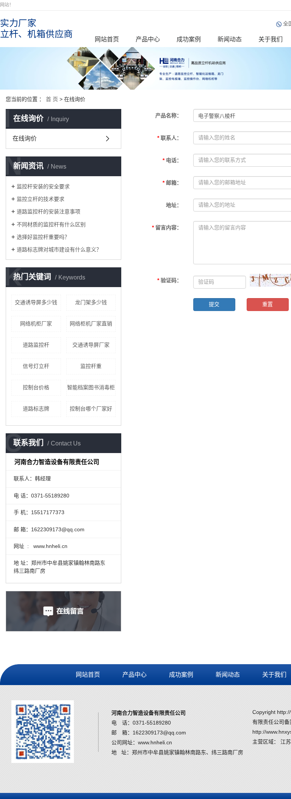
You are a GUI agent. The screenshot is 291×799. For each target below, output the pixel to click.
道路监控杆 (36, 345)
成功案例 (189, 39)
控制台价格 (36, 387)
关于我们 (270, 39)
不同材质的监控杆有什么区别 (51, 224)
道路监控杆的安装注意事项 (48, 211)
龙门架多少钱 (91, 302)
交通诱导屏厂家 (91, 345)
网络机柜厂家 (36, 324)
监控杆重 (91, 366)
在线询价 (25, 138)
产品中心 (148, 39)
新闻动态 (229, 39)
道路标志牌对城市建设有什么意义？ (59, 249)
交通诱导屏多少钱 (36, 302)
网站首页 (107, 39)
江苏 (285, 742)
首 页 (52, 99)
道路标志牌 (36, 409)
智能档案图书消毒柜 (91, 387)
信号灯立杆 (36, 366)
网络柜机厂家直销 (91, 324)
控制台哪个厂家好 (91, 409)
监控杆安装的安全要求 (43, 186)
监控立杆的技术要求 (40, 199)
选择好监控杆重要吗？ (43, 237)
